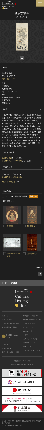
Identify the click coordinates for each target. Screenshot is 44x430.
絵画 (3, 79)
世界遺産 (5, 344)
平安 (8, 79)
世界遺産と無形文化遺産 (10, 323)
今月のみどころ (28, 327)
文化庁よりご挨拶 (29, 323)
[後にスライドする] (39, 267)
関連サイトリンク (29, 343)
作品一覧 (5, 316)
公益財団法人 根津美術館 (12, 161)
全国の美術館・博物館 (9, 327)
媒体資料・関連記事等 (30, 316)
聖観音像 (10, 226)
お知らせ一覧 (27, 331)
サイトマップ (27, 346)
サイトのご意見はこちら (31, 350)
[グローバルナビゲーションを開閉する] (40, 3)
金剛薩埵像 (31, 226)
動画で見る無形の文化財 (10, 352)
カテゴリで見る (7, 319)
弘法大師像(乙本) (33, 254)
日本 (13, 79)
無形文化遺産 (6, 348)
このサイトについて (30, 339)
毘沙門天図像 (7, 158)
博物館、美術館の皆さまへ (32, 319)
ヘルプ (25, 335)
